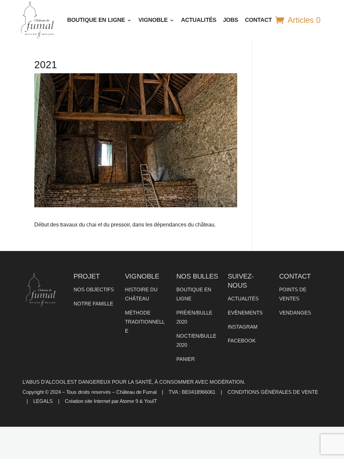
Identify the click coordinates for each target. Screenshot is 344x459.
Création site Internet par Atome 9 (101, 401)
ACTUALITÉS (198, 20)
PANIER (185, 359)
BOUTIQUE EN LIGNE (96, 20)
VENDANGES (295, 313)
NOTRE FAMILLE (93, 303)
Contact (258, 20)
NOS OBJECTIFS (94, 289)
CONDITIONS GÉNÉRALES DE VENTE (272, 392)
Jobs (230, 20)
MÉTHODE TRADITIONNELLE (145, 322)
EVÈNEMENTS (245, 313)
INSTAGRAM (243, 327)
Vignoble (153, 20)
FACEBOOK (242, 340)
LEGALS (43, 401)
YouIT (150, 401)
